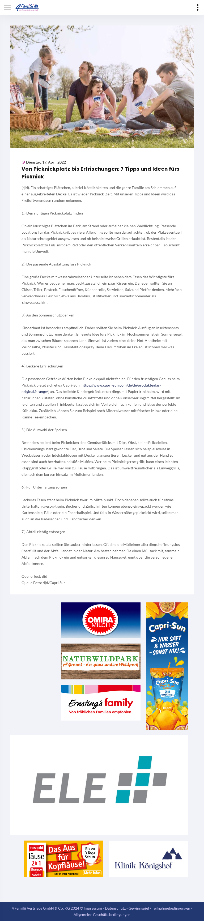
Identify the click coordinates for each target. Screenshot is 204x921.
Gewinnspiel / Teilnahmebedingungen (159, 908)
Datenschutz (115, 908)
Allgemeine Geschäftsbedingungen (102, 914)
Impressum (93, 908)
